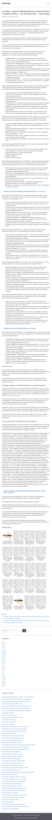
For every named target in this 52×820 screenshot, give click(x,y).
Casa (3, 647)
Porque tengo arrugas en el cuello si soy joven (14, 788)
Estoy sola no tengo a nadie (9, 715)
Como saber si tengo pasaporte (10, 808)
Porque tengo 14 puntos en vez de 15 (12, 786)
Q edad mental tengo (8, 802)
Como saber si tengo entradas (10, 799)
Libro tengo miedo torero (9, 719)
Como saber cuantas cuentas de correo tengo (14, 795)
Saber (3, 683)
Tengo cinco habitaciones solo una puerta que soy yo (16, 706)
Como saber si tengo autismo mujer (11, 742)
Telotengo (6, 3)
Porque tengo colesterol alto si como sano (13, 797)
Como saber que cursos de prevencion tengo (14, 729)
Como (3, 649)
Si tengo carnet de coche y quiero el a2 (12, 763)
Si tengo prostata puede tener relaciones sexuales (15, 701)
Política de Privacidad (17, 815)
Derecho (4, 653)
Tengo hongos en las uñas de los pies (12, 756)
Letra (3, 665)
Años (3, 642)
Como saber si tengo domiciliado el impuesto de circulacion (18, 772)
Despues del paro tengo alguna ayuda (12, 717)
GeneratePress (34, 818)
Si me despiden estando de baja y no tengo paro (15, 806)
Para (3, 669)
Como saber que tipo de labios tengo (12, 703)
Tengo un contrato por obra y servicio (12, 754)
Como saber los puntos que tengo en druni (13, 790)
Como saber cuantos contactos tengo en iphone (15, 767)
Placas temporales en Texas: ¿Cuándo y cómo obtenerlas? (18, 697)
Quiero (4, 681)
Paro (3, 672)
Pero (3, 674)
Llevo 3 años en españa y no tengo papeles (14, 781)
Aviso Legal (26, 815)
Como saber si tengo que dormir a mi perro (13, 776)
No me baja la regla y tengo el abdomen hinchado (15, 749)
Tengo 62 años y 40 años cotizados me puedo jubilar (16, 699)
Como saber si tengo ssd (9, 722)
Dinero (4, 656)
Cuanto (4, 651)
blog (5, 614)
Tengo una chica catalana (9, 733)
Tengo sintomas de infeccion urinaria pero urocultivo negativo (18, 745)
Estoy (3, 658)
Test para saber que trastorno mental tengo (14, 731)
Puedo (4, 679)
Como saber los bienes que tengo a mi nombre (15, 726)
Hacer (3, 663)
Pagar (3, 667)
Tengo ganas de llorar (8, 713)
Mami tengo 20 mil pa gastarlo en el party (13, 735)
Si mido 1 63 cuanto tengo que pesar (12, 740)
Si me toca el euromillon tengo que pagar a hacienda (16, 710)
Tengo (3, 685)
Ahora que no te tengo (8, 724)
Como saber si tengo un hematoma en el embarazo (16, 708)
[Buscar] (24, 630)
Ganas (4, 660)
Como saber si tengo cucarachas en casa (13, 738)
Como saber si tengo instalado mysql (12, 765)
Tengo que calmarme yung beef (10, 770)
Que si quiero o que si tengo (9, 774)
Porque (4, 676)
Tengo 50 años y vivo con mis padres (12, 783)
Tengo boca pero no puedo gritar (11, 758)
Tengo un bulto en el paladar (10, 792)
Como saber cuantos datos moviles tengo (13, 760)
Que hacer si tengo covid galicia (10, 751)
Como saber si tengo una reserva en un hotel (14, 779)
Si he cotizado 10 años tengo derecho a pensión (15, 747)
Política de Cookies (35, 815)
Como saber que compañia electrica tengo (13, 804)
